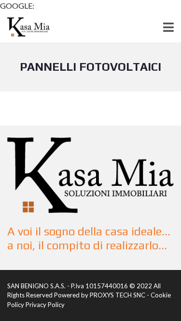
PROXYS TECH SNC (117, 295)
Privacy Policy (45, 304)
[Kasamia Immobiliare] (25, 27)
